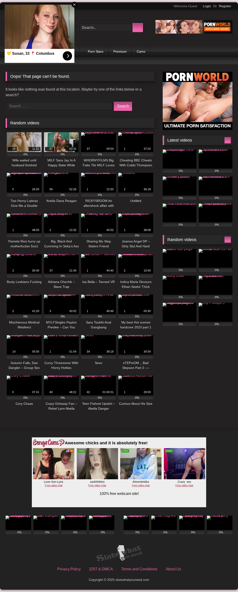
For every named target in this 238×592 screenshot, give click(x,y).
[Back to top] (224, 578)
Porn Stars (95, 51)
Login (207, 6)
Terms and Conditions (139, 569)
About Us (173, 569)
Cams (141, 51)
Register (225, 6)
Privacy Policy (69, 569)
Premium (120, 51)
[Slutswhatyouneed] (119, 554)
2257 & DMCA (101, 569)
